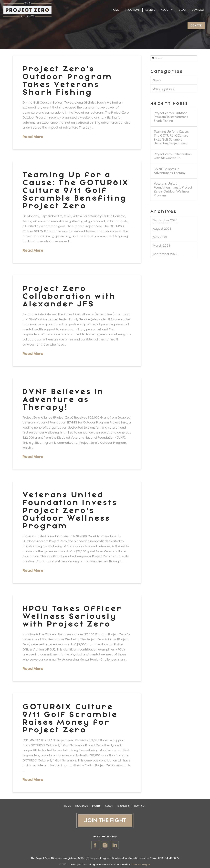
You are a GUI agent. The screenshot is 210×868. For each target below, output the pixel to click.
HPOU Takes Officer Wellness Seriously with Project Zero (72, 616)
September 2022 (165, 254)
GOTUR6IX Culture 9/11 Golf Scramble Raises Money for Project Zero (70, 718)
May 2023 (160, 237)
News (157, 80)
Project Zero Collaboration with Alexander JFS (69, 296)
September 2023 (165, 220)
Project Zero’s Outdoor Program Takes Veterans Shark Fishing (67, 81)
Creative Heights (141, 864)
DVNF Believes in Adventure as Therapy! (63, 399)
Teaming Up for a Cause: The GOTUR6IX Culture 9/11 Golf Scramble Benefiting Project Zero (75, 190)
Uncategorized (163, 89)
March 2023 (161, 245)
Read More (32, 136)
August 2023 (162, 229)
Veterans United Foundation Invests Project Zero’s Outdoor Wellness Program (69, 510)
